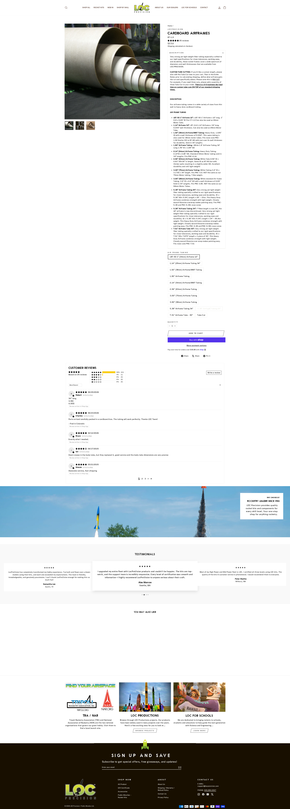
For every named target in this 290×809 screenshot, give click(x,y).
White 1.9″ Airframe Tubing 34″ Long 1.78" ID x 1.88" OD (196, 146)
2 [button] (142, 478)
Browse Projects (145, 731)
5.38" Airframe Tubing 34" (181, 308)
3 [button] (145, 478)
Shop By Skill (123, 7)
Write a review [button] (214, 372)
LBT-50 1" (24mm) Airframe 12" (184, 257)
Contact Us (162, 794)
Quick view (84, 651)
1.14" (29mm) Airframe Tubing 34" (185, 263)
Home (170, 26)
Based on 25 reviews (78, 374)
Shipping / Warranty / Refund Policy (166, 789)
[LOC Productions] (145, 697)
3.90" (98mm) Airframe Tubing (183, 302)
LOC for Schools (189, 7)
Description (176, 53)
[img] (81, 392)
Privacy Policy (163, 797)
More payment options (197, 345)
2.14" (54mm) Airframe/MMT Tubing (186, 282)
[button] (173, 40)
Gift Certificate (124, 788)
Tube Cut (201, 315)
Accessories (122, 791)
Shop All (86, 7)
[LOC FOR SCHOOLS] (199, 697)
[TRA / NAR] (91, 697)
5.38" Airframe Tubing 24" (209, 308)
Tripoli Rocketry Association (81, 720)
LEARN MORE (199, 731)
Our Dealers (172, 7)
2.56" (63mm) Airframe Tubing (183, 289)
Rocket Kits (99, 7)
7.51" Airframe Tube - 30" (181, 315)
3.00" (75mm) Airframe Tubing (183, 295)
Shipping (171, 46)
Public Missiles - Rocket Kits (124, 796)
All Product (122, 784)
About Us (159, 7)
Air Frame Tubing (178, 252)
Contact (204, 7)
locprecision (175, 29)
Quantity (173, 322)
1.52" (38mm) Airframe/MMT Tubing (186, 269)
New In (110, 7)
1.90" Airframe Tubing (179, 276)
